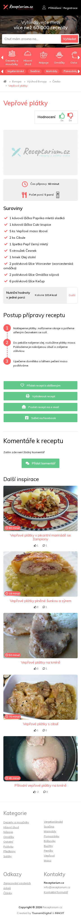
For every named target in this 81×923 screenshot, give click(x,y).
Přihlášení (54, 8)
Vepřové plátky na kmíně (40, 662)
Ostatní (8, 841)
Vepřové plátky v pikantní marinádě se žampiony (40, 537)
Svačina (35, 71)
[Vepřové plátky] (40, 152)
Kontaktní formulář (56, 892)
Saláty (7, 856)
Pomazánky (70, 71)
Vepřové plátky (18, 85)
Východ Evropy (37, 81)
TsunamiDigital (42, 913)
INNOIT (59, 913)
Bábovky (50, 841)
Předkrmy (9, 851)
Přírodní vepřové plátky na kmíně (40, 785)
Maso (47, 860)
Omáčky (8, 837)
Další (72, 295)
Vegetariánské (15, 71)
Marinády (51, 71)
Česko (56, 81)
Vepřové (49, 855)
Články (7, 893)
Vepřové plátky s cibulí (40, 724)
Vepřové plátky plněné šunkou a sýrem (40, 600)
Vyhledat (69, 39)
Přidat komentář (43, 463)
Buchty (48, 846)
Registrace (70, 8)
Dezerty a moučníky (16, 822)
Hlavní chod (11, 827)
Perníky (48, 850)
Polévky (8, 846)
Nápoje (8, 832)
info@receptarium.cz (57, 887)
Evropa (16, 81)
